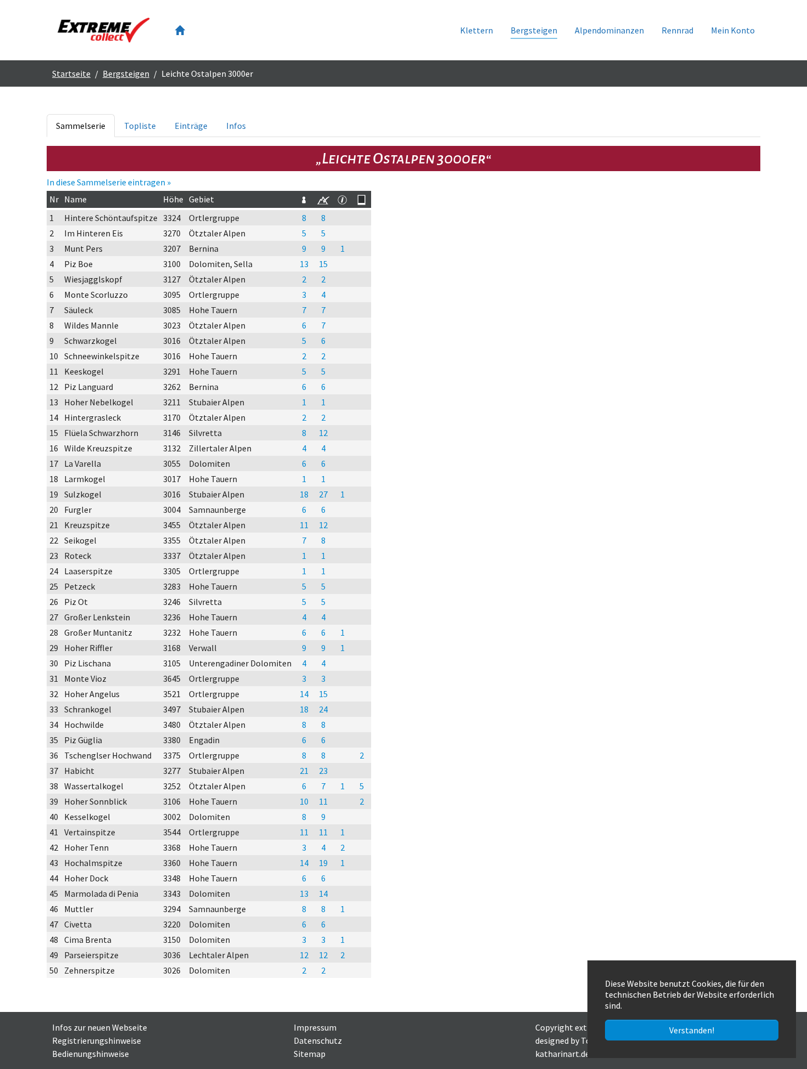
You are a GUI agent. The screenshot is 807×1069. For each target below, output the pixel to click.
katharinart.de (562, 1053)
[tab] (81, 125)
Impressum (315, 1027)
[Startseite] (180, 30)
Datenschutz (318, 1040)
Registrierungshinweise (96, 1040)
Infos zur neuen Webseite (99, 1027)
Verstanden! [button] (691, 1030)
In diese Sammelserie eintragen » (109, 182)
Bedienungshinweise (90, 1053)
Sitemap (310, 1053)
